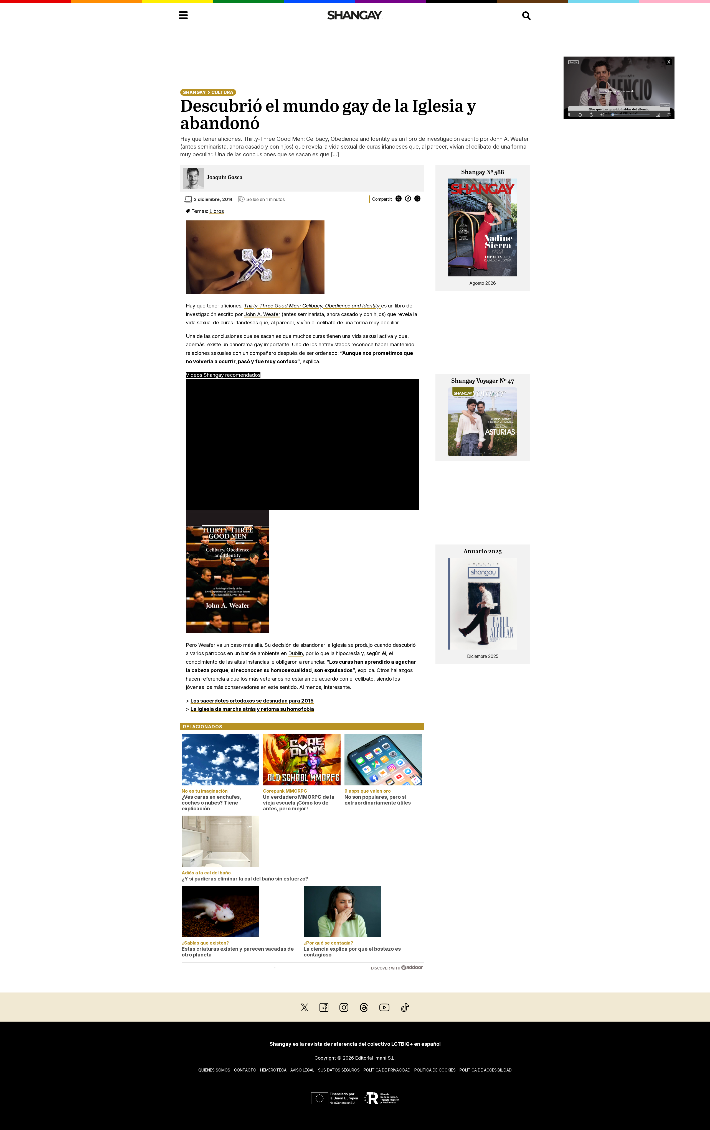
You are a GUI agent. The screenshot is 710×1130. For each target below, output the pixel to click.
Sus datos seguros (339, 1070)
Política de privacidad (387, 1070)
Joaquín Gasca (224, 177)
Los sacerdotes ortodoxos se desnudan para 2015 (252, 701)
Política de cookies (435, 1070)
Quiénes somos (214, 1070)
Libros (216, 211)
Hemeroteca (273, 1070)
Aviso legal (302, 1070)
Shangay (194, 92)
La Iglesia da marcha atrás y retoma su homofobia (252, 709)
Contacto (245, 1070)
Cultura (222, 92)
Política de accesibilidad (486, 1070)
